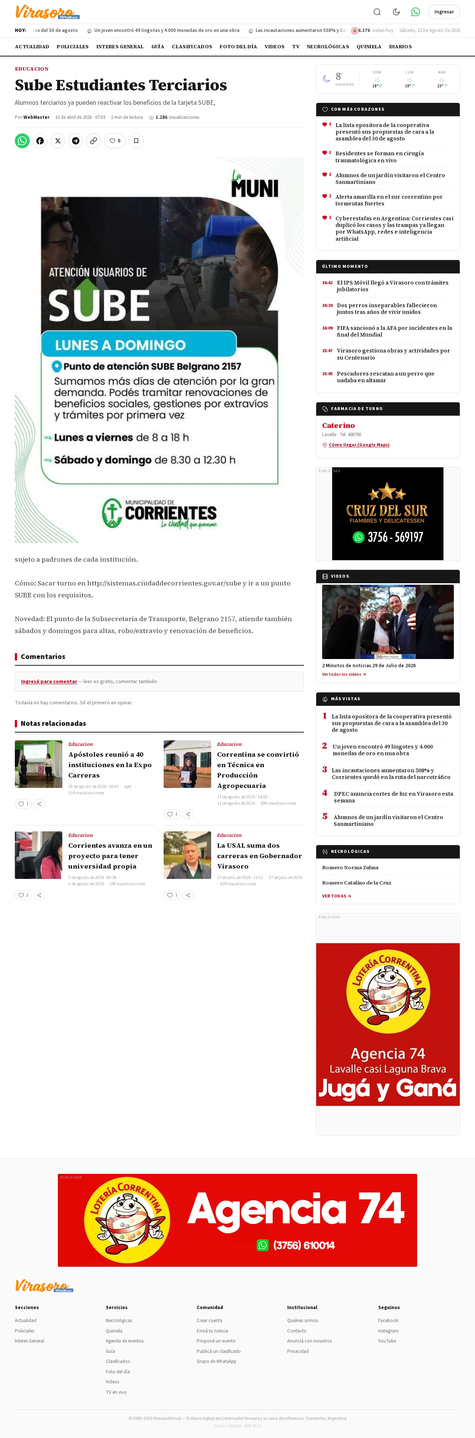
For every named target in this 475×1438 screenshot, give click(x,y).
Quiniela (369, 46)
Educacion (32, 68)
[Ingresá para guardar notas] (136, 140)
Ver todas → (336, 896)
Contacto (297, 1331)
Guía (157, 46)
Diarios (400, 46)
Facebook (388, 1320)
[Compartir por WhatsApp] (22, 140)
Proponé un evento (216, 1341)
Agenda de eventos (125, 1341)
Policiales (73, 46)
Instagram (388, 1331)
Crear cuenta (209, 1320)
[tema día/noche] (396, 12)
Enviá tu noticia (212, 1331)
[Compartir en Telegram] (75, 140)
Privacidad (298, 1351)
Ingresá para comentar (49, 681)
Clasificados (192, 46)
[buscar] (377, 12)
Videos (275, 46)
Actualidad (32, 46)
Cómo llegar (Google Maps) (359, 444)
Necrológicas (328, 46)
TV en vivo (116, 1392)
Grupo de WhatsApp (216, 1361)
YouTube (387, 1341)
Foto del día (238, 46)
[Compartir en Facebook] (40, 140)
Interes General (120, 46)
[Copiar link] (93, 140)
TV (295, 46)
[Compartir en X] (57, 140)
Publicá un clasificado (219, 1351)
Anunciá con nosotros (309, 1341)
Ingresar (444, 12)
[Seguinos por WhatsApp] (415, 12)
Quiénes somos (302, 1320)
